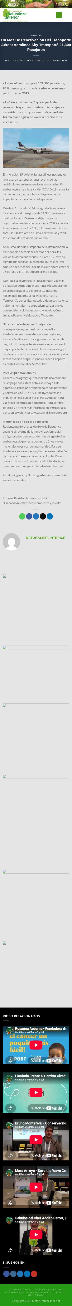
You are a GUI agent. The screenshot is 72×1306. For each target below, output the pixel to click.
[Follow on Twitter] (20, 1274)
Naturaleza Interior (54, 60)
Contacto (60, 1292)
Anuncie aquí (36, 1295)
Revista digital (15, 1292)
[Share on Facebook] (29, 516)
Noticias (36, 35)
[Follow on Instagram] (13, 1274)
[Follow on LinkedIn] (27, 1274)
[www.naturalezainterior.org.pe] (24, 15)
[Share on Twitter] (36, 516)
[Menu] (59, 15)
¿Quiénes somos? (20, 1289)
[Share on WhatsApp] (22, 516)
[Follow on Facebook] (6, 1274)
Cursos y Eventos (39, 1292)
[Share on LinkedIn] (50, 516)
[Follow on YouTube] (34, 1274)
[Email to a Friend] (43, 516)
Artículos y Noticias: (48, 1289)
